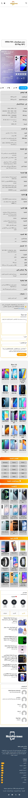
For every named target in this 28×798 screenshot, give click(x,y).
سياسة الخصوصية (17, 791)
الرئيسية (23, 791)
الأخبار (25, 763)
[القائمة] (26, 4)
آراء (7, 87)
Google (5, 466)
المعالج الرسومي (23, 190)
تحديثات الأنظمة (22, 770)
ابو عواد (18, 704)
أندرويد (24, 768)
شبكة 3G (25, 115)
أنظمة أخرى (23, 777)
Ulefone (5, 476)
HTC (5, 473)
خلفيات (24, 775)
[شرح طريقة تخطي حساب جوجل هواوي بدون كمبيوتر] (22, 631)
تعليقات (5, 613)
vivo (5, 469)
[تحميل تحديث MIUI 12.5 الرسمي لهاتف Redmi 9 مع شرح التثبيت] (22, 677)
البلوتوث (25, 254)
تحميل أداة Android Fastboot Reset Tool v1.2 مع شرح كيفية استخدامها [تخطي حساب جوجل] (10, 638)
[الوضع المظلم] (2, 4)
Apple (23, 473)
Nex (23, 469)
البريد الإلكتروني (23, 342)
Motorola (14, 473)
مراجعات (24, 782)
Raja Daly (18, 718)
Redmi (14, 469)
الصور (14, 87)
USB (26, 265)
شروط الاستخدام (10, 791)
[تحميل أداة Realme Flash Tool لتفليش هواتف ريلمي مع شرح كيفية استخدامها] (22, 621)
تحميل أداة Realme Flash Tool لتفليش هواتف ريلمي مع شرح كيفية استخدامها (9, 620)
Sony (23, 476)
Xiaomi (14, 462)
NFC (26, 260)
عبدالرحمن (18, 697)
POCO (22, 462)
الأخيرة (14, 613)
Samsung (5, 462)
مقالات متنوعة (23, 765)
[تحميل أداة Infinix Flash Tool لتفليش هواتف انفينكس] (22, 649)
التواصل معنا (21, 308)
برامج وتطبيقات (22, 772)
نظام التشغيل (24, 177)
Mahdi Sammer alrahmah (14, 690)
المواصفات (22, 87)
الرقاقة (25, 181)
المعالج (25, 185)
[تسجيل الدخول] (4, 4)
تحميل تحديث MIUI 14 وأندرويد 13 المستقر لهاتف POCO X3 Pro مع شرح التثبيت (10, 666)
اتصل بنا (4, 791)
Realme (23, 466)
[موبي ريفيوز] (14, 3)
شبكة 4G (25, 119)
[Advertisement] (14, 23)
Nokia (14, 476)
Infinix (14, 466)
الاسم (25, 336)
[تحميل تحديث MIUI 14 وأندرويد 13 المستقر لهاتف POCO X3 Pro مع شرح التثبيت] (22, 668)
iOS (25, 780)
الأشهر (23, 613)
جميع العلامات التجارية (13, 481)
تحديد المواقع (24, 257)
